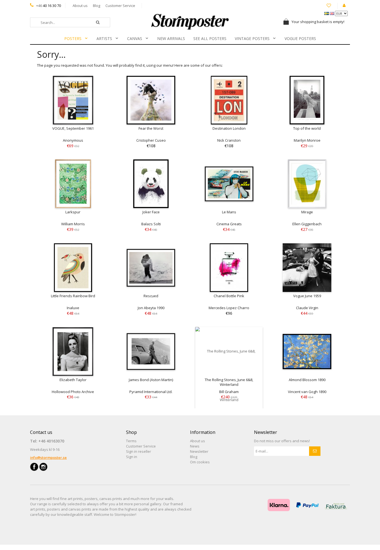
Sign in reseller (138, 451)
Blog (96, 5)
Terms (131, 440)
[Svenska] (327, 13)
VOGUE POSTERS (300, 38)
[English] (332, 13)
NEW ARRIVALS (171, 38)
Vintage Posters (252, 38)
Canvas (134, 38)
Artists (104, 38)
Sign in (131, 456)
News (194, 446)
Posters (73, 38)
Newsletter (199, 451)
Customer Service (120, 5)
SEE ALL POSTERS (209, 38)
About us (80, 5)
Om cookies (200, 461)
